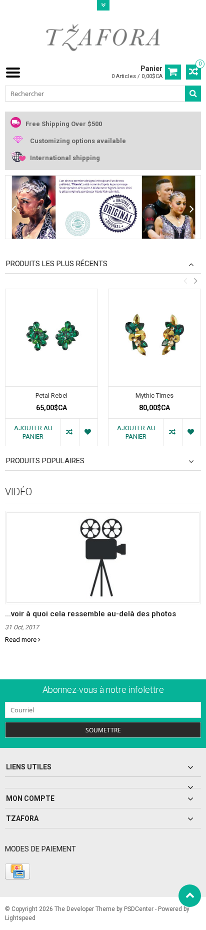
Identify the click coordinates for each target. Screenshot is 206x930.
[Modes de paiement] (17, 871)
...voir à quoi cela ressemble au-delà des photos (90, 613)
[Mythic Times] (154, 337)
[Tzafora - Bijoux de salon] (103, 37)
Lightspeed (20, 917)
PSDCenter (139, 908)
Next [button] (195, 281)
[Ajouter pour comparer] (69, 432)
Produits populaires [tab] (45, 460)
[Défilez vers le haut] (189, 895)
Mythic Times (155, 395)
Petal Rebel (52, 395)
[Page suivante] (192, 209)
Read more (21, 639)
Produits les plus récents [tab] (57, 263)
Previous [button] (185, 281)
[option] (51, 372)
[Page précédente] (14, 209)
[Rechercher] (193, 94)
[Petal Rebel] (52, 337)
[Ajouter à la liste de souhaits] (88, 432)
